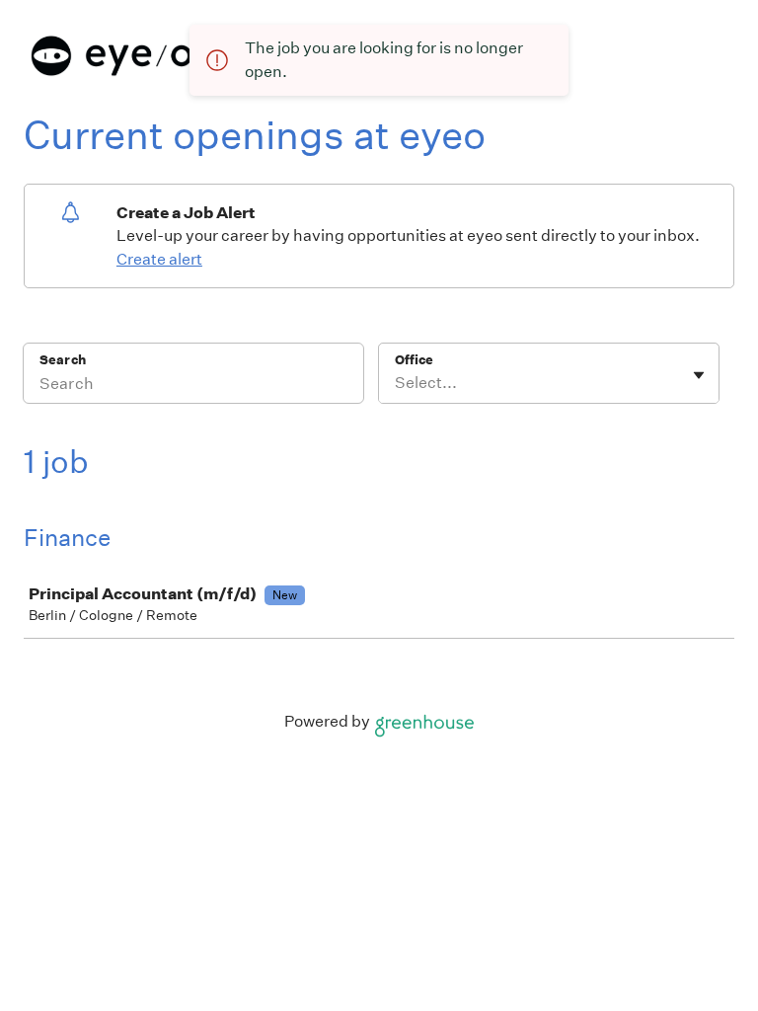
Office (414, 359)
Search (62, 359)
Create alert (159, 259)
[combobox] (396, 383)
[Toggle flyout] (699, 375)
